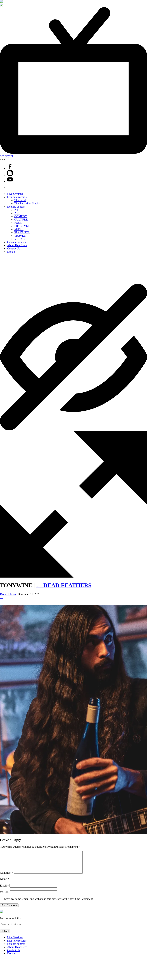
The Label (20, 200)
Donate (11, 251)
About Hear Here (17, 245)
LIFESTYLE (22, 225)
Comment (6, 872)
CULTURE (21, 219)
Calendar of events (17, 242)
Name (4, 878)
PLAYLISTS (22, 232)
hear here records (17, 197)
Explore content (16, 206)
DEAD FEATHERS (63, 585)
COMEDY (20, 216)
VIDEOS (19, 238)
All (16, 209)
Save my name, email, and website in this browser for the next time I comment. (48, 898)
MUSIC (18, 229)
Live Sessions (15, 193)
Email (4, 885)
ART (17, 213)
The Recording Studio (26, 203)
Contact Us (13, 248)
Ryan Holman (8, 594)
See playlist (6, 155)
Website (4, 892)
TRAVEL (20, 235)
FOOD (18, 222)
